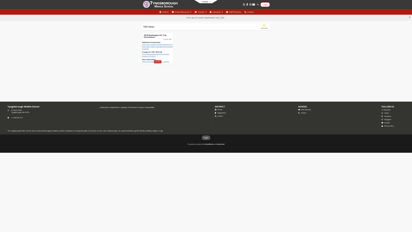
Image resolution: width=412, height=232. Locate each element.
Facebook (387, 116)
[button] (409, 17)
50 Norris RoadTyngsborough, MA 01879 (20, 111)
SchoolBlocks (209, 144)
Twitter (386, 113)
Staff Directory (306, 110)
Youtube (387, 123)
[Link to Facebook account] (247, 5)
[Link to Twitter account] (244, 5)
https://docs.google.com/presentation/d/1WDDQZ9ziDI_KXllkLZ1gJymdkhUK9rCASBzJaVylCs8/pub (157, 47)
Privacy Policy (389, 126)
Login (206, 138)
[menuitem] (164, 12)
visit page (157, 61)
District (219, 110)
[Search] (257, 5)
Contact (220, 116)
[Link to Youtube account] (253, 5)
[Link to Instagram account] (250, 5)
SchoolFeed (220, 144)
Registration (221, 113)
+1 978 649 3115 (17, 118)
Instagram (387, 119)
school (302, 106)
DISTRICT (220, 106)
